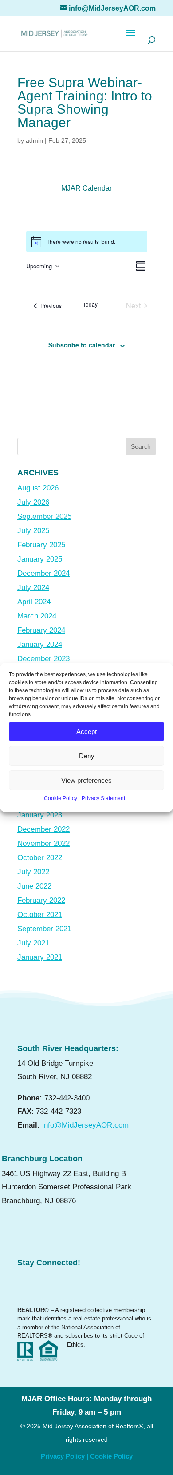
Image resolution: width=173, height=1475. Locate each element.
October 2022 (39, 857)
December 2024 (43, 573)
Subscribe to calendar (81, 344)
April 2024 (34, 602)
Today (90, 304)
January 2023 (39, 815)
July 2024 (33, 587)
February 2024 (41, 630)
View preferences (86, 780)
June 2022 (34, 886)
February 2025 (41, 545)
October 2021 (39, 914)
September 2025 (44, 516)
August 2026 (38, 488)
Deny (86, 756)
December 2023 (43, 658)
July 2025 (33, 530)
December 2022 (43, 829)
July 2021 (33, 943)
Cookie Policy (60, 798)
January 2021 (39, 957)
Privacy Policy (63, 1456)
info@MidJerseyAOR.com (85, 1125)
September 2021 (44, 929)
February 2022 (41, 900)
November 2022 (43, 843)
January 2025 (39, 559)
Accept (86, 731)
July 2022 (33, 872)
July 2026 (33, 502)
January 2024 (39, 644)
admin (34, 140)
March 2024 (36, 616)
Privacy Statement (103, 798)
